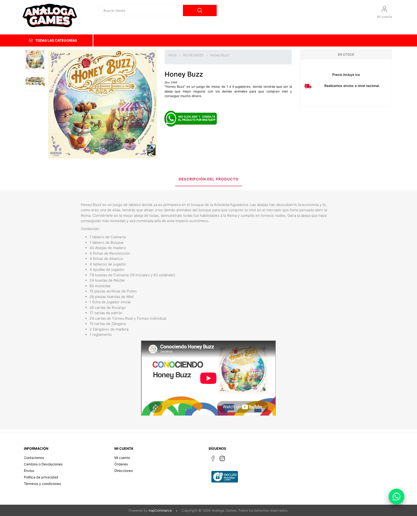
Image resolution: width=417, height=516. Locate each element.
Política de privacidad (41, 477)
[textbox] (140, 10)
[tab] (208, 179)
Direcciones (123, 471)
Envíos (29, 471)
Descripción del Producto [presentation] (209, 179)
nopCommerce (160, 510)
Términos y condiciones (42, 484)
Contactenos (34, 458)
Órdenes (121, 464)
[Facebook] (213, 458)
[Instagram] (222, 458)
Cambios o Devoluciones (43, 464)
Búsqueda (200, 10)
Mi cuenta (384, 17)
